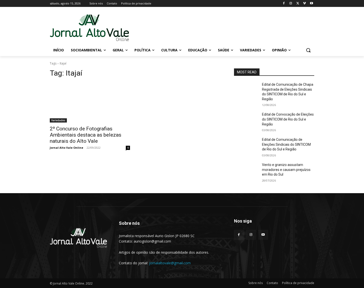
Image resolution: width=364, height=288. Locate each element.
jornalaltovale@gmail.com (170, 263)
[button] (308, 50)
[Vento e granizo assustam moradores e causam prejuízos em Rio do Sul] (246, 171)
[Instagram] (291, 3)
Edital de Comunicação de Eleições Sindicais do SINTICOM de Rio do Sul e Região (286, 144)
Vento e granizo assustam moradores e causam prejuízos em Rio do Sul (286, 169)
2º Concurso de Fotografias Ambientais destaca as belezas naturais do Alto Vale (85, 135)
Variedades (58, 120)
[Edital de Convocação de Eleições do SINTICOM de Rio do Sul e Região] (246, 120)
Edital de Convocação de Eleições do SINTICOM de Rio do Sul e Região (288, 119)
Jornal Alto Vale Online (66, 147)
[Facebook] (284, 3)
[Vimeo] (304, 3)
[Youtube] (311, 3)
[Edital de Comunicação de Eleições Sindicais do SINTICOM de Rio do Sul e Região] (246, 145)
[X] (298, 3)
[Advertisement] (219, 27)
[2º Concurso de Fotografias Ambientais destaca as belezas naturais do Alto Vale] (90, 102)
